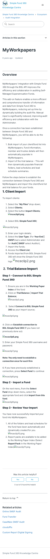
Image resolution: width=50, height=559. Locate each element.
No (32, 479)
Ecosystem (42, 14)
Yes (17, 479)
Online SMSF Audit (11, 511)
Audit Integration (12, 17)
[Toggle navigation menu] (43, 5)
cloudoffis (7, 527)
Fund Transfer (9, 516)
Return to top (9, 498)
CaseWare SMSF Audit (13, 522)
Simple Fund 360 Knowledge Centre (18, 14)
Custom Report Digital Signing (17, 532)
